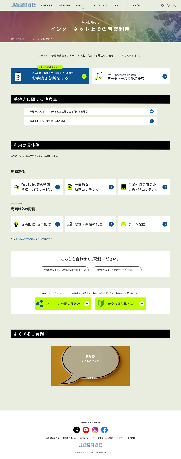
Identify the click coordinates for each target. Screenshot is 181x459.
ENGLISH (168, 5)
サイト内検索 (174, 5)
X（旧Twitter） (76, 430)
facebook (104, 430)
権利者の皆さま (52, 438)
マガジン (120, 438)
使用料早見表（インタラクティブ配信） (116, 269)
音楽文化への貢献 (105, 438)
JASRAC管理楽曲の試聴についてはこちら (32, 238)
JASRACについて (87, 438)
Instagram (95, 430)
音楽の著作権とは (121, 303)
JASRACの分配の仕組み (63, 303)
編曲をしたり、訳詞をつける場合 (47, 121)
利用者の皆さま (22, 39)
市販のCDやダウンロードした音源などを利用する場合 (59, 111)
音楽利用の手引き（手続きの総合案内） (63, 269)
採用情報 (131, 438)
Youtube (86, 430)
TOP (12, 39)
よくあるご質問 (162, 5)
